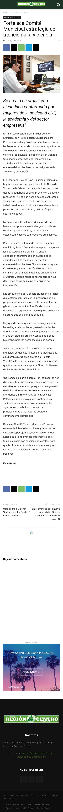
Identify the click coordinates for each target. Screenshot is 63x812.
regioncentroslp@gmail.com (31, 756)
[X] (14, 47)
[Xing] (31, 543)
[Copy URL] (36, 47)
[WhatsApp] (21, 47)
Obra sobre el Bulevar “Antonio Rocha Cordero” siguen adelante (16, 512)
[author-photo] (31, 533)
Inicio (5, 12)
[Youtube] (39, 779)
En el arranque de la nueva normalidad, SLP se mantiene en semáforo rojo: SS (46, 513)
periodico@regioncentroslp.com (37, 753)
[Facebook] (6, 47)
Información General (20, 12)
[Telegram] (29, 47)
